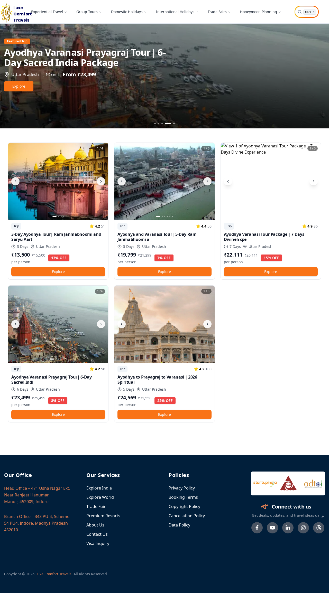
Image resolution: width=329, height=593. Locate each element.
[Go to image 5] (169, 216)
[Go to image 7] (172, 359)
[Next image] (101, 181)
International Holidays (175, 11)
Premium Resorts (103, 516)
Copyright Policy (184, 506)
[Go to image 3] (61, 216)
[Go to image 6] (172, 216)
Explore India (99, 488)
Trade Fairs (217, 11)
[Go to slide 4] (166, 123)
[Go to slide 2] (158, 123)
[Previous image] (15, 181)
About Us (95, 525)
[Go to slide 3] (162, 123)
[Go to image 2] (58, 216)
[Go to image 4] (63, 216)
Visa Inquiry (97, 543)
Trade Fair (96, 506)
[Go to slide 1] (155, 123)
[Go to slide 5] (172, 123)
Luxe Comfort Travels (53, 573)
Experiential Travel (47, 11)
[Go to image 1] (54, 216)
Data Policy (179, 525)
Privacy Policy (182, 488)
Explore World (100, 497)
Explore (18, 86)
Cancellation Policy (187, 516)
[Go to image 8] (175, 359)
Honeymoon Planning (258, 11)
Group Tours (87, 11)
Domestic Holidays (127, 11)
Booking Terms (183, 497)
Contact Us (97, 534)
